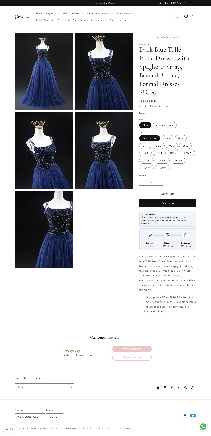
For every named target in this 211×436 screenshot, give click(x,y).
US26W (162, 167)
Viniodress (26, 428)
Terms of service (89, 428)
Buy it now (168, 203)
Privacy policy (72, 428)
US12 (145, 153)
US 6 (158, 145)
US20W (162, 160)
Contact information (125, 428)
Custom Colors (164, 125)
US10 (185, 145)
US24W (146, 167)
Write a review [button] (132, 349)
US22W (178, 160)
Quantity (143, 175)
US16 (173, 153)
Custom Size (150, 138)
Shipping (143, 106)
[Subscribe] (70, 387)
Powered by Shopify (39, 428)
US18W (146, 160)
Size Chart (143, 113)
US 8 (171, 145)
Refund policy (57, 428)
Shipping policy (106, 428)
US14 (159, 153)
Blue (145, 125)
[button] (47, 13)
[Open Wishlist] (186, 16)
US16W (188, 153)
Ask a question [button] (132, 357)
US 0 (167, 138)
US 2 (180, 138)
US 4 (145, 145)
